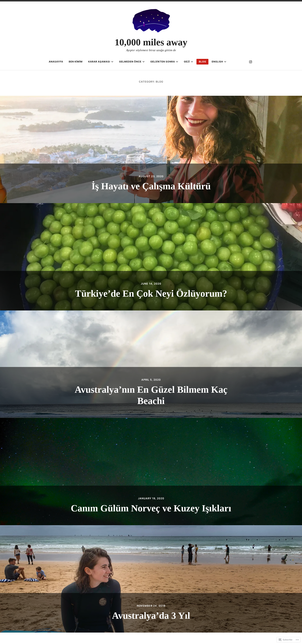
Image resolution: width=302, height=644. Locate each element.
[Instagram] (250, 61)
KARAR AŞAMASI (99, 61)
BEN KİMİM (76, 61)
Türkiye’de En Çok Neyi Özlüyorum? (151, 293)
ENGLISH (217, 61)
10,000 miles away (151, 42)
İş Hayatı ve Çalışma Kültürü (151, 186)
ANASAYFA (56, 61)
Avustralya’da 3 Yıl (151, 615)
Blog (202, 61)
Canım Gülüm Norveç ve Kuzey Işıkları (151, 508)
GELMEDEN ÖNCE (130, 61)
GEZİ (187, 61)
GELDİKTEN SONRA (162, 61)
